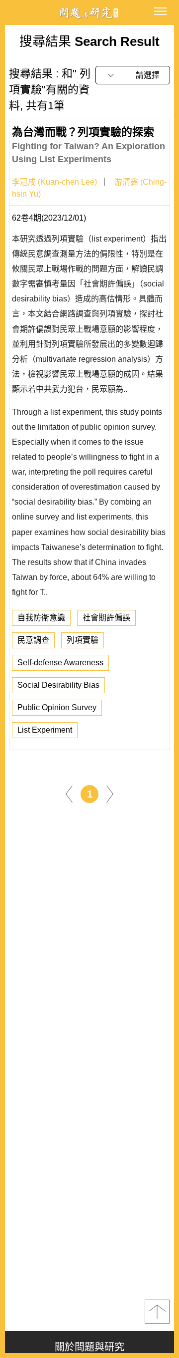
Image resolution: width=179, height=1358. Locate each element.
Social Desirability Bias (58, 685)
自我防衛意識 (41, 617)
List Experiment (44, 730)
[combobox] (133, 75)
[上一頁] (69, 793)
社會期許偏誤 (106, 617)
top (157, 1312)
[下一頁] (110, 793)
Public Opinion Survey (56, 707)
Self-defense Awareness (60, 662)
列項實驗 (82, 640)
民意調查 (33, 640)
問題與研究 (89, 12)
